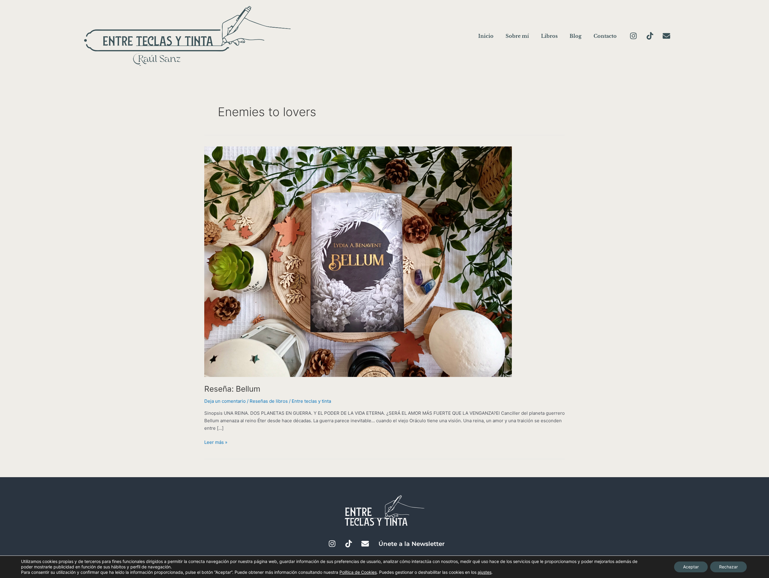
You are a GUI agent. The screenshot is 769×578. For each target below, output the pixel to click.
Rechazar (728, 566)
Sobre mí (517, 36)
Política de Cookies (358, 572)
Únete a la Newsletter (411, 543)
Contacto (605, 36)
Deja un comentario (225, 401)
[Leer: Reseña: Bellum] (358, 261)
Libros (549, 36)
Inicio (486, 36)
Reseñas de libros (269, 401)
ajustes (484, 572)
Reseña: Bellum (232, 388)
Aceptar (691, 566)
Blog (576, 36)
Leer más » (215, 442)
